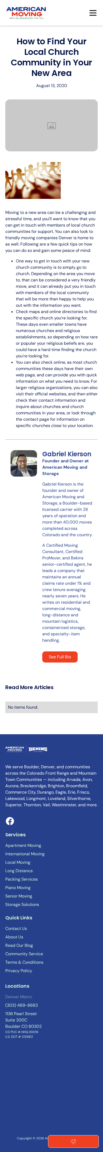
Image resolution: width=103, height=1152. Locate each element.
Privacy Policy (18, 970)
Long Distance (19, 870)
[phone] (73, 1141)
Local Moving (17, 862)
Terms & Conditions (24, 962)
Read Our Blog (19, 945)
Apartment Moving (23, 845)
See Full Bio (60, 657)
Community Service (24, 954)
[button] (93, 13)
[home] (26, 13)
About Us (14, 937)
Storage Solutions (22, 904)
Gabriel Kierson (66, 454)
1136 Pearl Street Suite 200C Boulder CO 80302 (23, 1020)
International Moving (25, 854)
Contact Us (16, 928)
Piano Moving (18, 887)
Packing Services (21, 879)
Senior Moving (18, 896)
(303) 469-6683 (21, 1005)
